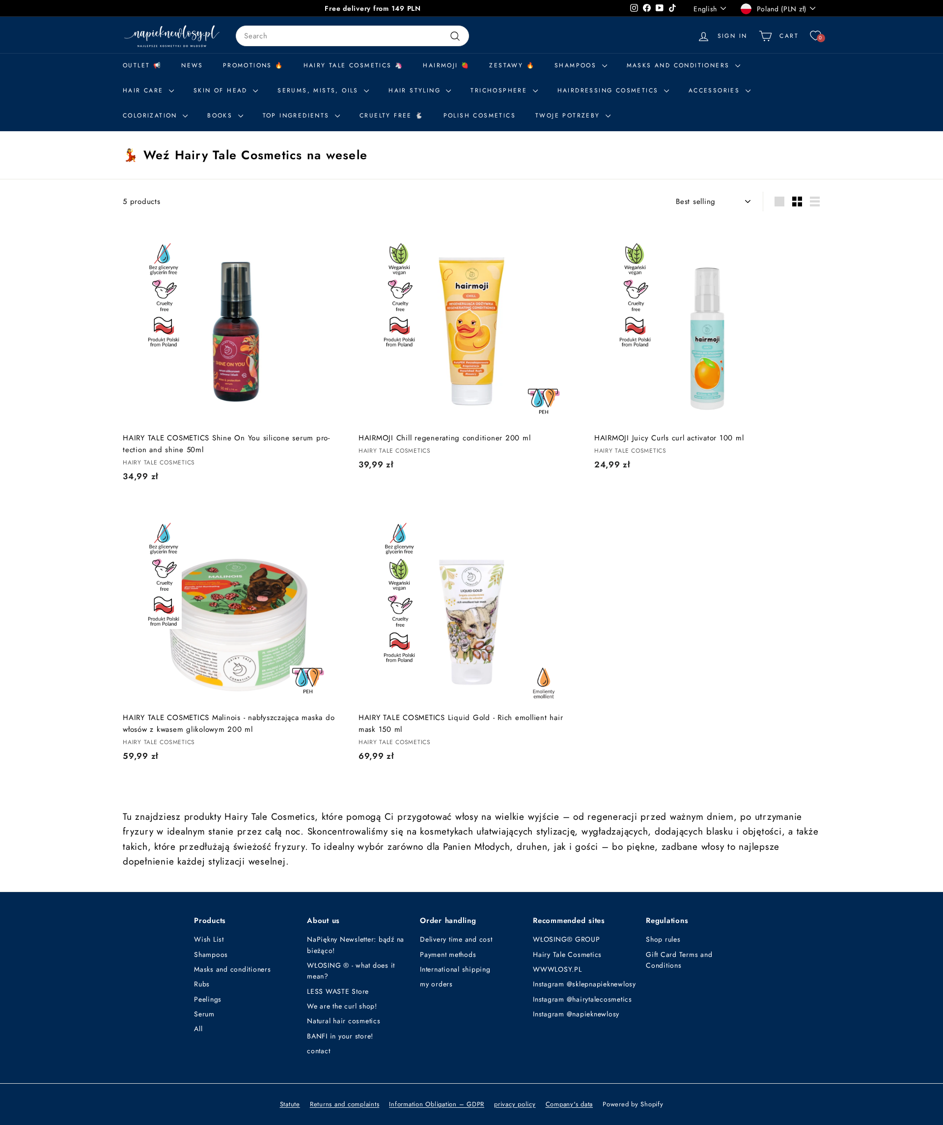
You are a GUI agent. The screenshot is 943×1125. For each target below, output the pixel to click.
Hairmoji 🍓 (446, 65)
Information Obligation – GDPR (436, 1104)
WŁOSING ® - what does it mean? (351, 970)
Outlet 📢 (142, 65)
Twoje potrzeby (569, 115)
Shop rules (663, 939)
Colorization (151, 115)
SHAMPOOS (577, 65)
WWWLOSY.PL (557, 969)
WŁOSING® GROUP (566, 939)
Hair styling (416, 90)
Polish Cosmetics (480, 115)
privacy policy (515, 1104)
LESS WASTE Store (338, 991)
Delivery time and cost (456, 939)
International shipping (455, 969)
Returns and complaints (345, 1104)
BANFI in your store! (340, 1036)
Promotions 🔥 (253, 65)
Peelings (208, 999)
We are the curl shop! (342, 1006)
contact (318, 1051)
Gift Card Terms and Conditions (679, 960)
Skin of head (222, 90)
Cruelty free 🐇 (392, 115)
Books (221, 115)
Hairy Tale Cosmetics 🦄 (354, 65)
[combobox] (352, 36)
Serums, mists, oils (319, 90)
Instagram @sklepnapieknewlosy (584, 984)
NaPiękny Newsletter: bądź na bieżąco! (355, 944)
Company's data (569, 1104)
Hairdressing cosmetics (609, 90)
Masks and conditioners (680, 65)
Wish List (209, 939)
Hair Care (144, 90)
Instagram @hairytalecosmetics (582, 999)
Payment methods (448, 954)
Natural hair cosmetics (344, 1021)
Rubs (202, 984)
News (192, 65)
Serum (204, 1014)
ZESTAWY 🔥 (512, 65)
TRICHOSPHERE (500, 90)
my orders (436, 984)
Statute (290, 1104)
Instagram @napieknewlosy (576, 1014)
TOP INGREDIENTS (298, 115)
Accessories (716, 90)
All (198, 1029)
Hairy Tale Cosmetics (567, 954)
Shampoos (211, 954)
